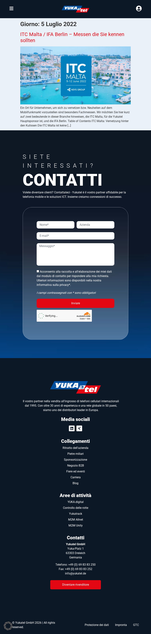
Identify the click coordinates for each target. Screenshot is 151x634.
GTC (136, 625)
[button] (8, 626)
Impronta (121, 625)
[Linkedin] (72, 428)
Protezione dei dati (97, 625)
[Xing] (79, 428)
